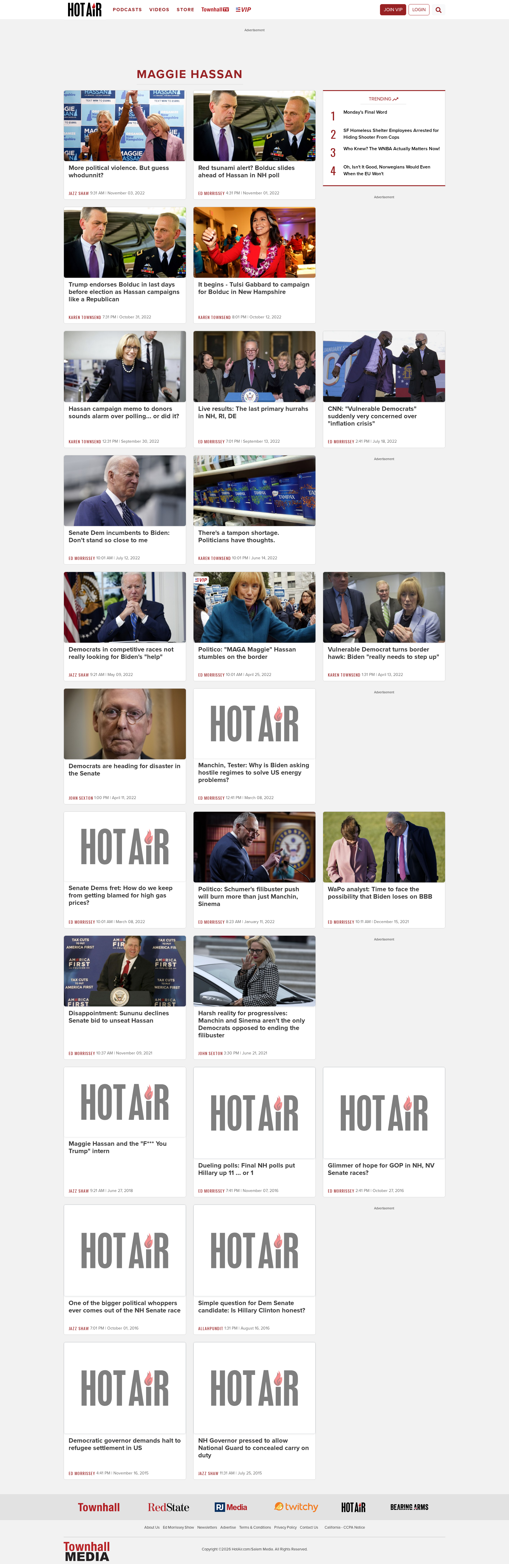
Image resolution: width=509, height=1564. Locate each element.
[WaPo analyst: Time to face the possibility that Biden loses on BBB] (384, 847)
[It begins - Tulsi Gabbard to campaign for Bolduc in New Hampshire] (254, 242)
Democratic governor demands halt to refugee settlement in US (125, 1444)
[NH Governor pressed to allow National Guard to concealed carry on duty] (254, 1388)
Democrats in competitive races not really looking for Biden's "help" (121, 653)
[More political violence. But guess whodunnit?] (125, 125)
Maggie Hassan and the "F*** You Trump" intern (118, 1147)
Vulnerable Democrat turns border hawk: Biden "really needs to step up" (383, 653)
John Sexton (81, 798)
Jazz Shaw (79, 193)
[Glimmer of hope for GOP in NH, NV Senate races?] (384, 1112)
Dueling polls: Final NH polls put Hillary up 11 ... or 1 (246, 1169)
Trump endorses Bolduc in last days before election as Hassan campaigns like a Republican (124, 292)
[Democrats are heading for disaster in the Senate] (125, 724)
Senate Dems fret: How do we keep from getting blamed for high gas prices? (121, 895)
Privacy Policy (285, 1527)
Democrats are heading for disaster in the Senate (125, 769)
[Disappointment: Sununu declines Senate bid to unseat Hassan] (125, 971)
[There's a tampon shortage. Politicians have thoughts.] (254, 490)
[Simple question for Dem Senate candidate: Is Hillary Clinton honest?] (254, 1250)
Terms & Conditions (255, 1527)
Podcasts (127, 10)
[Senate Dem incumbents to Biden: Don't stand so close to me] (125, 490)
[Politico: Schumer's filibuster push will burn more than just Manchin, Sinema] (254, 847)
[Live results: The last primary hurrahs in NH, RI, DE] (254, 366)
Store (185, 10)
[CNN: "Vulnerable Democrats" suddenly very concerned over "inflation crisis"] (384, 366)
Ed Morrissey (211, 193)
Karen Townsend (85, 317)
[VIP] (244, 10)
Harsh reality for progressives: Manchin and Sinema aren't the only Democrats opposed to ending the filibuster (251, 1024)
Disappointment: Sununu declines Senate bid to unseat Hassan (119, 1016)
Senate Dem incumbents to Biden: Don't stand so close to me (119, 536)
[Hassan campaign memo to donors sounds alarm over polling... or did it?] (125, 366)
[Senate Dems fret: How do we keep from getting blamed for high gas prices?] (125, 846)
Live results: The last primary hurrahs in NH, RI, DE (253, 412)
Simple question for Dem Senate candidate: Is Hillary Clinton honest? (251, 1306)
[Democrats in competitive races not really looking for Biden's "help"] (125, 607)
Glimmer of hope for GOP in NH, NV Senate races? (381, 1169)
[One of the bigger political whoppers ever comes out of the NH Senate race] (125, 1250)
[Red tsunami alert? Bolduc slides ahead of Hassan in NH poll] (254, 125)
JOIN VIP (393, 10)
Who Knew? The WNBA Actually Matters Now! (391, 149)
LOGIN (419, 10)
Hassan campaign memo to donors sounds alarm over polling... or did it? (124, 412)
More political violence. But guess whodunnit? (119, 171)
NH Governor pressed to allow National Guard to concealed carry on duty (253, 1448)
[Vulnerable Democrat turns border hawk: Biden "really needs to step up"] (384, 607)
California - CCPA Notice (345, 1527)
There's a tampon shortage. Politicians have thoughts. (238, 536)
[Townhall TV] (216, 10)
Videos (159, 10)
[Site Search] (438, 9)
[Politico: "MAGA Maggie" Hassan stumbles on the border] (254, 607)
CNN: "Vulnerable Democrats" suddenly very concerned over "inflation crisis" (372, 416)
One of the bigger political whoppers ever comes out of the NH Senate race (125, 1306)
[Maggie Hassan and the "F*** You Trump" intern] (125, 1102)
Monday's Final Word (365, 112)
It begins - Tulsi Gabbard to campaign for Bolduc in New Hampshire (254, 288)
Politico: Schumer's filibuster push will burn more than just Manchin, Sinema (248, 896)
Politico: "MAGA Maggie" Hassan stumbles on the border (247, 653)
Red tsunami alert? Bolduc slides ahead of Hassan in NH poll (246, 171)
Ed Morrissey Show (178, 1527)
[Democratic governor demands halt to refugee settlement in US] (125, 1388)
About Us (152, 1527)
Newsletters (207, 1527)
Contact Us (309, 1527)
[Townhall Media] (86, 1551)
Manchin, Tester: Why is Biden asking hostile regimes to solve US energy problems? (253, 772)
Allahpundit (210, 1328)
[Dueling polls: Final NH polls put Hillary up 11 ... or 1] (254, 1112)
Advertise (228, 1527)
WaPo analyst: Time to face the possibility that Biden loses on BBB (380, 892)
